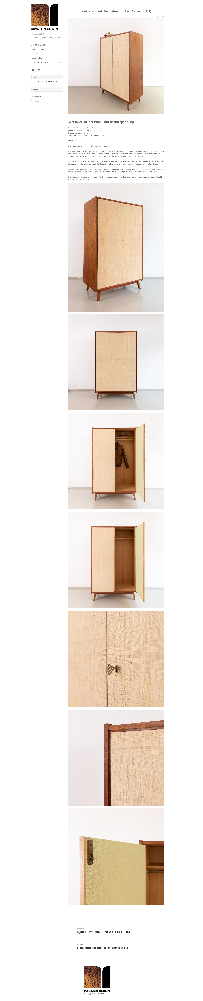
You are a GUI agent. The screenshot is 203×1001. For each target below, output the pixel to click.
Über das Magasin (38, 49)
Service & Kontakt (38, 58)
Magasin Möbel (37, 34)
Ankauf (34, 54)
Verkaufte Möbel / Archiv (41, 62)
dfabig (102, 994)
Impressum (36, 101)
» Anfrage (160, 16)
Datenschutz (36, 97)
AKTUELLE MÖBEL (38, 45)
